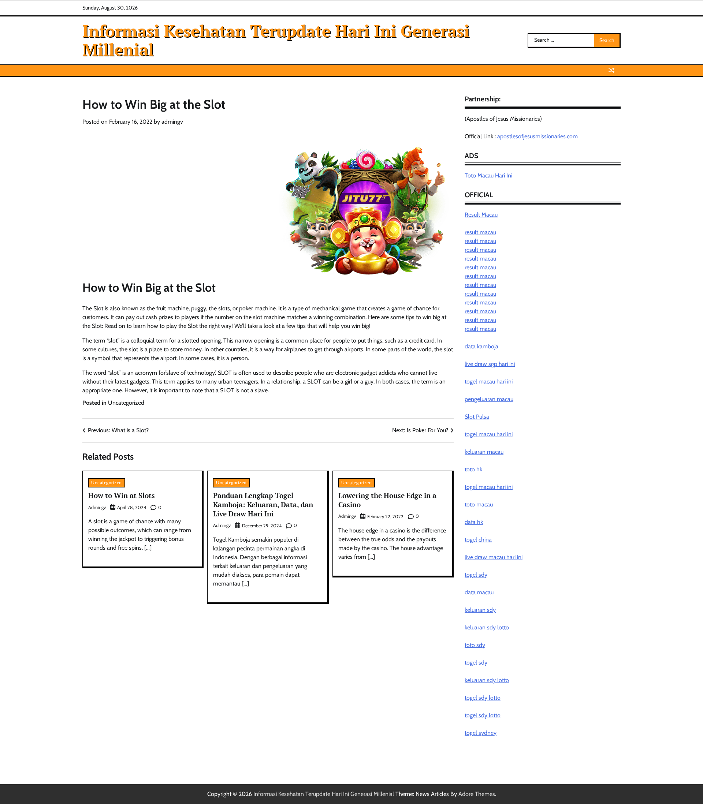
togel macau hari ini (489, 434)
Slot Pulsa (477, 416)
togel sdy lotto (483, 697)
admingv (172, 121)
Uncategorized (126, 402)
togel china (478, 539)
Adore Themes (476, 793)
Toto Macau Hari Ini (488, 175)
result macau (480, 232)
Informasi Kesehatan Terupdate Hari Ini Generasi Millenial (275, 40)
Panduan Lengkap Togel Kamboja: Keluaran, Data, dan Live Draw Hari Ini (263, 504)
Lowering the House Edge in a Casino (387, 500)
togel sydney (480, 732)
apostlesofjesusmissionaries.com (537, 136)
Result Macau (481, 214)
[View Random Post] (611, 70)
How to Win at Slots (121, 495)
